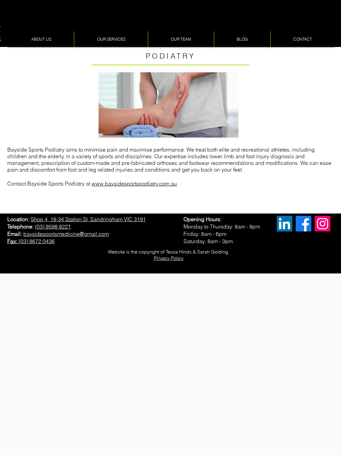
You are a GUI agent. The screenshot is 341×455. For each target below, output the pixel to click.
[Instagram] (322, 223)
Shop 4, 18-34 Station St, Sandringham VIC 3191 (88, 219)
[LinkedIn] (284, 223)
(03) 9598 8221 (53, 226)
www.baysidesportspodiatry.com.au (134, 183)
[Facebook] (303, 223)
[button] (41, 39)
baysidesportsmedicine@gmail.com (66, 233)
